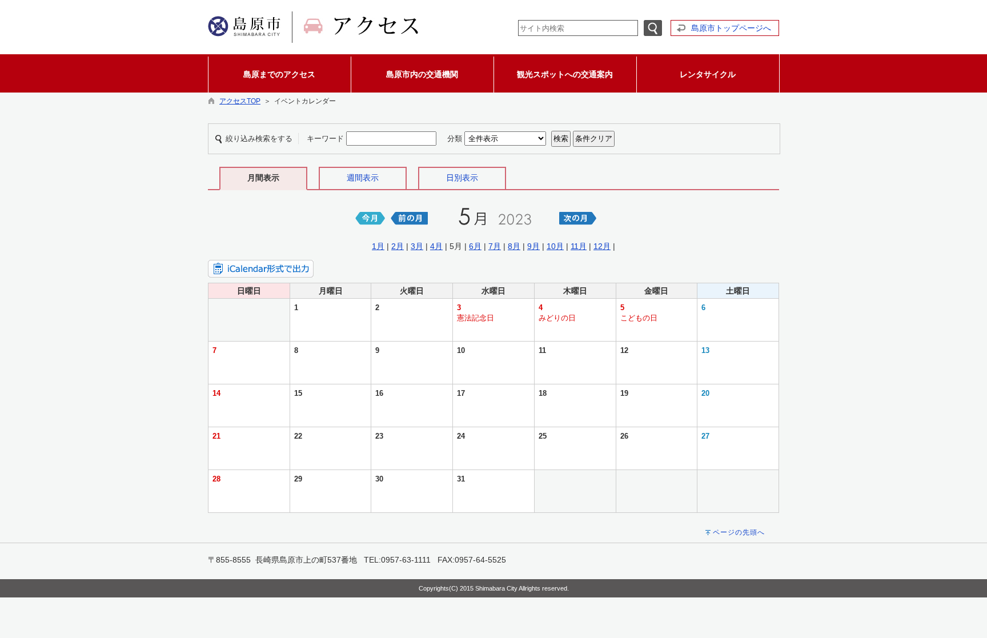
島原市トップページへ (731, 28)
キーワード (325, 138)
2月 (397, 246)
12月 (602, 246)
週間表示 (363, 177)
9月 (533, 246)
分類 (454, 138)
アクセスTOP (239, 101)
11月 (579, 246)
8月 (514, 246)
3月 (417, 246)
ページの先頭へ (739, 532)
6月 (475, 246)
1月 (378, 246)
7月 (494, 246)
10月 (555, 246)
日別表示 (462, 177)
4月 (436, 246)
